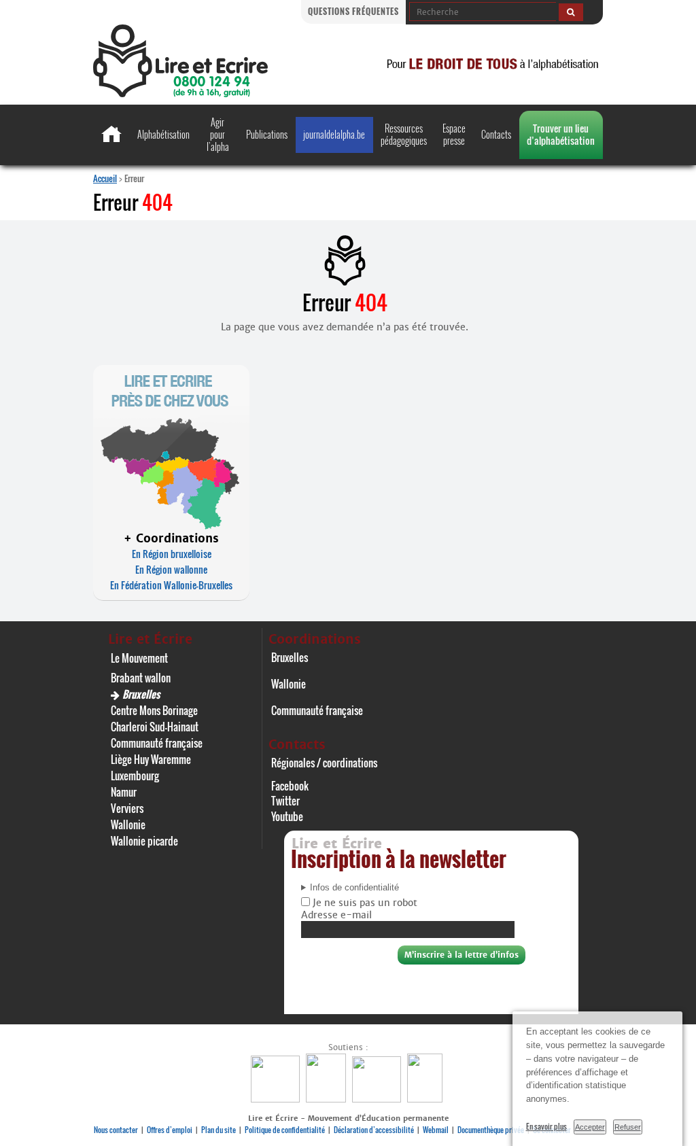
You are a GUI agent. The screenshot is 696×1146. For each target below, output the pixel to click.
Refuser (627, 1127)
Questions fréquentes (353, 11)
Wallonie (128, 824)
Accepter (590, 1127)
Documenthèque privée (490, 1129)
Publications (267, 134)
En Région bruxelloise (171, 553)
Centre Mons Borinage (154, 710)
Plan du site (218, 1129)
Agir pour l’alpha (218, 134)
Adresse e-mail (336, 915)
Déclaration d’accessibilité (374, 1129)
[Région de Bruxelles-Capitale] (327, 1099)
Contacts (496, 134)
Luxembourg (135, 775)
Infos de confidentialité (354, 887)
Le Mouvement (139, 657)
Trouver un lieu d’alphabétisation (561, 134)
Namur (124, 791)
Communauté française (157, 742)
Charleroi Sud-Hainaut (154, 726)
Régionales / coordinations (324, 762)
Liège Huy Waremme (151, 759)
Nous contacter (116, 1129)
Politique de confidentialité (285, 1129)
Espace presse (454, 134)
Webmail (436, 1129)
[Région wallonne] (426, 1099)
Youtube (287, 816)
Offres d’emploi (169, 1129)
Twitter (285, 800)
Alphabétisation (163, 134)
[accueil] (180, 93)
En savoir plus (546, 1126)
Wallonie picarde (144, 840)
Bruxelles (141, 694)
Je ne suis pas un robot (363, 903)
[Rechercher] (571, 12)
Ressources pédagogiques (404, 134)
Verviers (127, 808)
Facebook (290, 785)
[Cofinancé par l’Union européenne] (378, 1099)
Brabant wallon (141, 677)
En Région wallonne (171, 569)
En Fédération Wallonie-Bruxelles (171, 585)
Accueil (105, 178)
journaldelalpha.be (334, 134)
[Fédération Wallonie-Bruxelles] (277, 1099)
